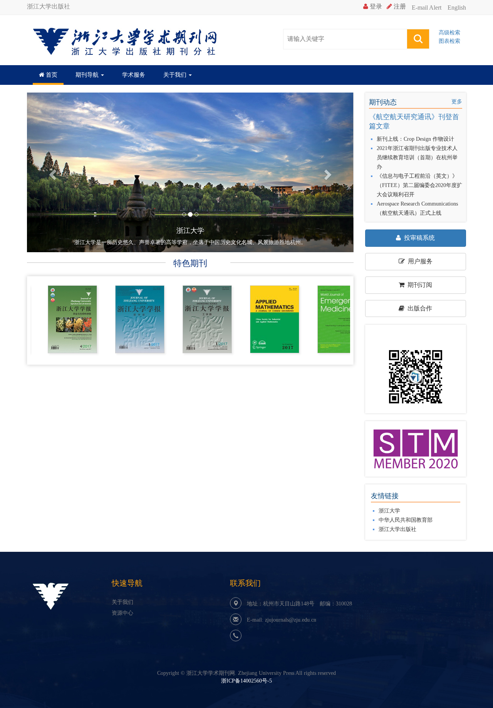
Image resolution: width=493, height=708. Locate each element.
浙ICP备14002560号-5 (246, 681)
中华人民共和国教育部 (406, 520)
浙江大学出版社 (48, 6)
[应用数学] (260, 319)
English (457, 7)
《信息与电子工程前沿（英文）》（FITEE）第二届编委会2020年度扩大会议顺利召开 (419, 185)
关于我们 (122, 602)
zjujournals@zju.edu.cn (290, 620)
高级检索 (449, 32)
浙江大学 (389, 511)
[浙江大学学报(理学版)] (125, 319)
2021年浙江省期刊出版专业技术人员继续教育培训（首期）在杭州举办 (417, 157)
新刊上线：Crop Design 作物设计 (415, 139)
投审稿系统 (418, 237)
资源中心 (122, 613)
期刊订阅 (418, 285)
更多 (456, 102)
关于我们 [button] (175, 75)
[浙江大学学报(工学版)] (192, 319)
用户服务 (419, 261)
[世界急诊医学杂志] (327, 319)
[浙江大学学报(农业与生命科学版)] (57, 319)
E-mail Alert (426, 7)
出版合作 (418, 308)
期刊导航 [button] (87, 75)
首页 (50, 75)
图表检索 (449, 41)
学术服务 (133, 75)
